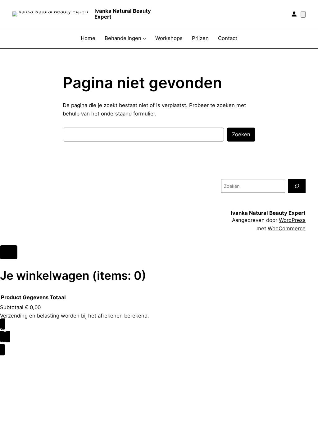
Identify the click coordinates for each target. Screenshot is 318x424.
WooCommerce (287, 228)
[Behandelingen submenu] (144, 38)
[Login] (294, 13)
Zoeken (241, 134)
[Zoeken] (297, 185)
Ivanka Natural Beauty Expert (122, 14)
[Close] (8, 252)
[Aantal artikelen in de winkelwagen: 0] (303, 14)
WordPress (292, 220)
